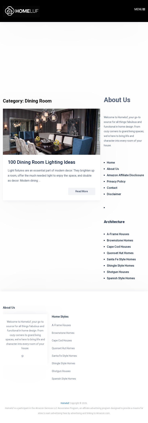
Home (111, 162)
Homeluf (65, 403)
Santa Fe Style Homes (121, 259)
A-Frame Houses (118, 234)
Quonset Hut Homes (120, 253)
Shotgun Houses (118, 272)
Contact (112, 188)
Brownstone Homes (120, 240)
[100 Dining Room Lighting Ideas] (51, 132)
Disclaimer (114, 194)
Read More (81, 191)
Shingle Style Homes (120, 265)
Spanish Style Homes (121, 278)
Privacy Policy (116, 181)
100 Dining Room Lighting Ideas (41, 162)
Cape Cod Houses (119, 246)
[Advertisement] (74, 61)
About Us (113, 169)
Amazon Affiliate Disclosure (125, 175)
